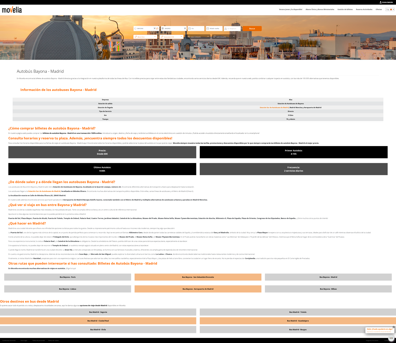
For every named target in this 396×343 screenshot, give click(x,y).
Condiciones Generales (9, 340)
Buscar (252, 28)
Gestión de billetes (345, 9)
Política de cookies (53, 340)
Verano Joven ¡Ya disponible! (290, 9)
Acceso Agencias (387, 2)
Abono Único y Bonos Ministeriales (320, 9)
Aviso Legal (24, 340)
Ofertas (379, 9)
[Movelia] (12, 9)
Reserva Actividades (364, 9)
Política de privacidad (39, 340)
